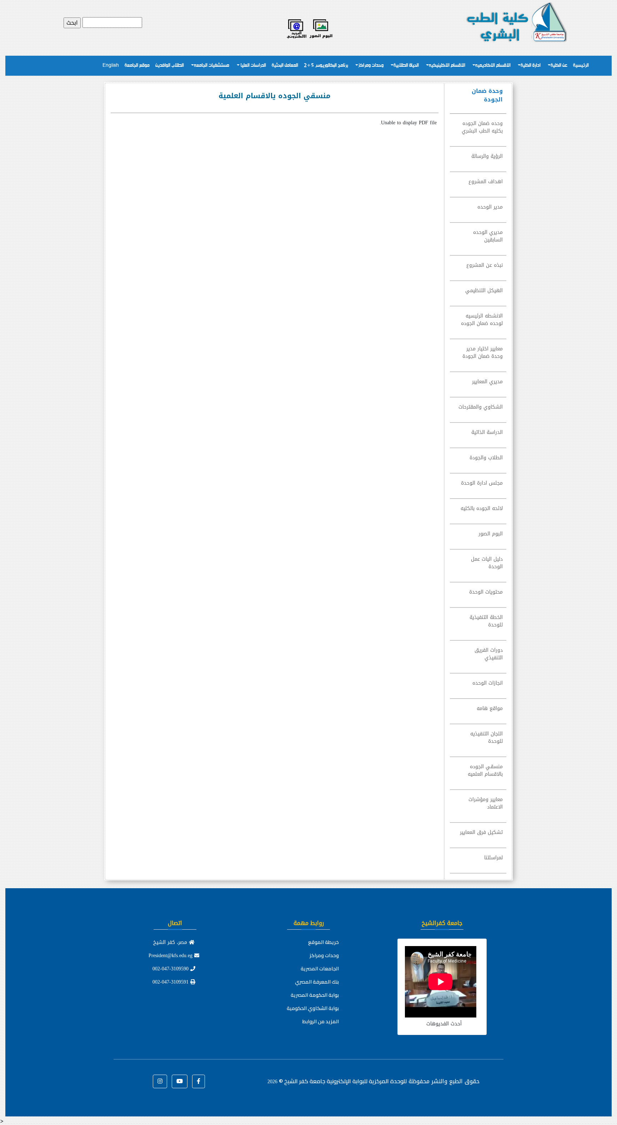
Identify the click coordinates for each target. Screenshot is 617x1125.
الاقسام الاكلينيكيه (447, 65)
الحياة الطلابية (406, 65)
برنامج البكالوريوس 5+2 (326, 65)
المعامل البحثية (285, 65)
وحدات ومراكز (370, 65)
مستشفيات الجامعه (211, 65)
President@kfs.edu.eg (171, 955)
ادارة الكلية (531, 65)
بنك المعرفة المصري (317, 981)
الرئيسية (581, 65)
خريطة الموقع (323, 942)
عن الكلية (559, 65)
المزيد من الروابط (320, 1021)
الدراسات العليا (253, 65)
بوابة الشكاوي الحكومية (313, 1008)
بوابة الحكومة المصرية (315, 995)
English (110, 65)
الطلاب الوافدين (169, 65)
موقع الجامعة (137, 65)
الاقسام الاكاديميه (493, 65)
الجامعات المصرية (320, 968)
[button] (198, 1081)
